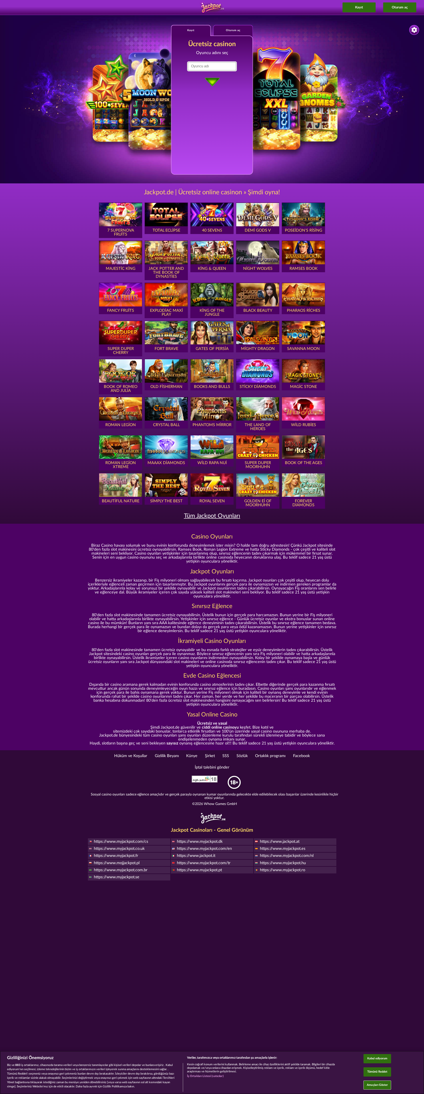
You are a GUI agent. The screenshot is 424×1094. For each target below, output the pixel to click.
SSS (225, 756)
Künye (191, 756)
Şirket (210, 756)
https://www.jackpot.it (196, 856)
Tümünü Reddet (377, 1071)
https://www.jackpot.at (279, 842)
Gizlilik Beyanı (167, 756)
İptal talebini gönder (212, 767)
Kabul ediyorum (377, 1058)
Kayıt (359, 7)
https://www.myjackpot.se (116, 877)
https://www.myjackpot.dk (200, 842)
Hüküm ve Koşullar (130, 756)
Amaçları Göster (377, 1085)
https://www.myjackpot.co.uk (119, 849)
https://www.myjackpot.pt (199, 870)
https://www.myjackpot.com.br (121, 870)
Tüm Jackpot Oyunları (212, 516)
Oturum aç (400, 7)
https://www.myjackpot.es (282, 849)
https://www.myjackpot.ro (282, 870)
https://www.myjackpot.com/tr (204, 863)
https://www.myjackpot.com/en (204, 849)
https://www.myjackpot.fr (116, 856)
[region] (212, 1072)
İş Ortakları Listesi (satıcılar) (205, 1076)
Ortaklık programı (270, 756)
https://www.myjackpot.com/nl (287, 856)
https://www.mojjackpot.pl (117, 863)
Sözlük (242, 756)
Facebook (301, 756)
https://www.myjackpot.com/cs (121, 842)
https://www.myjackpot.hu (283, 863)
